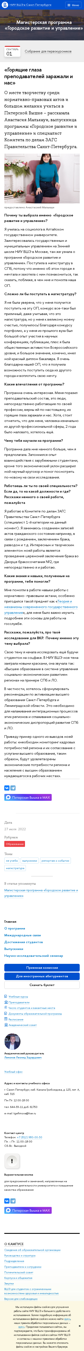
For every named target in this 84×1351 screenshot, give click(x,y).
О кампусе (13, 1244)
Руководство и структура (19, 1255)
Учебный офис (13, 1072)
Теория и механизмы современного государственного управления (41, 607)
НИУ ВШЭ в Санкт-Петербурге (30, 5)
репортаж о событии (55, 860)
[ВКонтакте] (6, 1201)
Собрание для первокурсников (48, 51)
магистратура (15, 868)
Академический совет (23, 1025)
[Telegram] (13, 1201)
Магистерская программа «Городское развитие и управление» (44, 25)
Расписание (16, 1019)
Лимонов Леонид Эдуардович (23, 1057)
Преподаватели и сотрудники (22, 1267)
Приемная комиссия (42, 967)
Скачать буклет (42, 985)
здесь (67, 1319)
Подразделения (14, 1261)
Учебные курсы (18, 996)
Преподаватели (19, 1002)
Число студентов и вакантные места (32, 1008)
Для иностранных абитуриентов (42, 976)
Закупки (9, 1283)
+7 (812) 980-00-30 (29, 1137)
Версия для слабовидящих (20, 1299)
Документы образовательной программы (35, 1013)
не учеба (12, 860)
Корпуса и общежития (18, 1278)
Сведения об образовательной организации (32, 1250)
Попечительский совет (18, 1272)
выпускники (29, 860)
